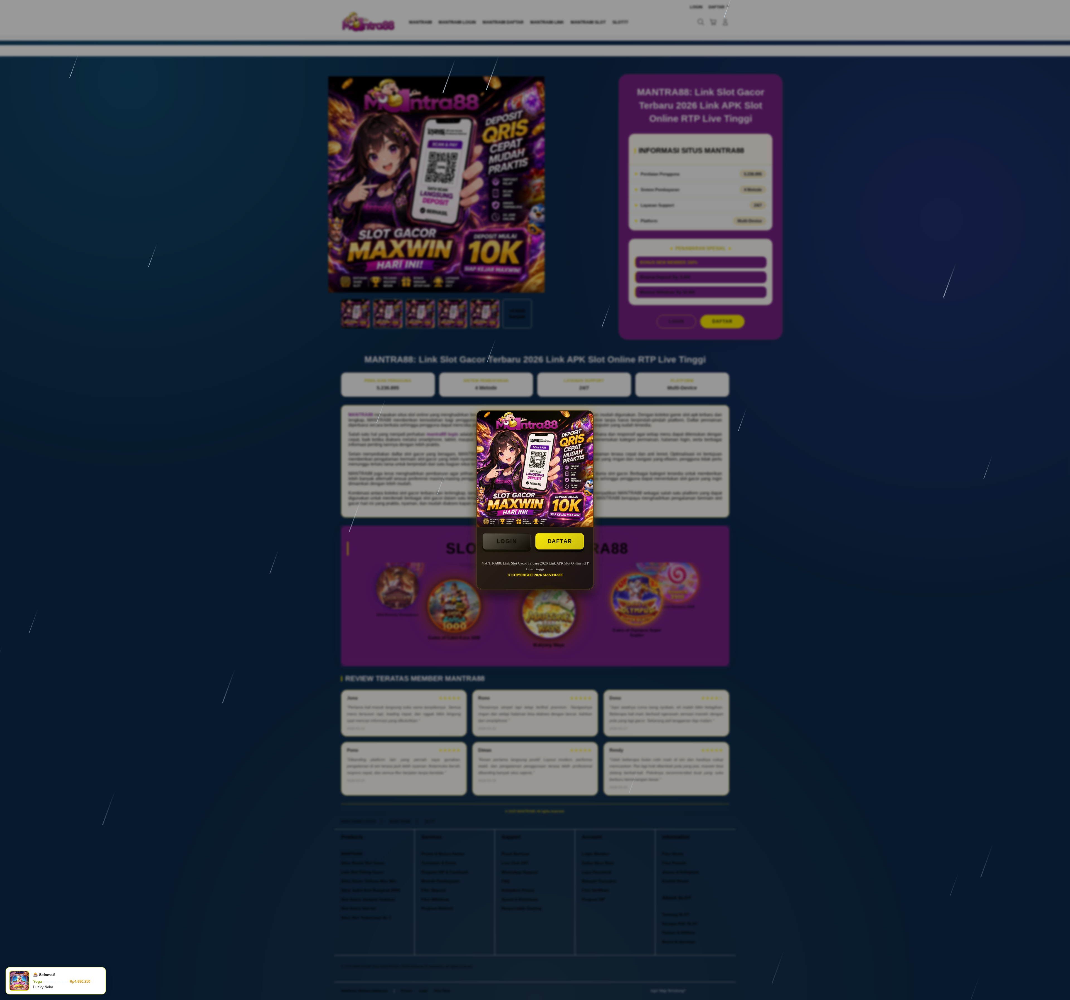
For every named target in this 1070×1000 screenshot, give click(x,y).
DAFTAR (560, 541)
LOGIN (507, 541)
